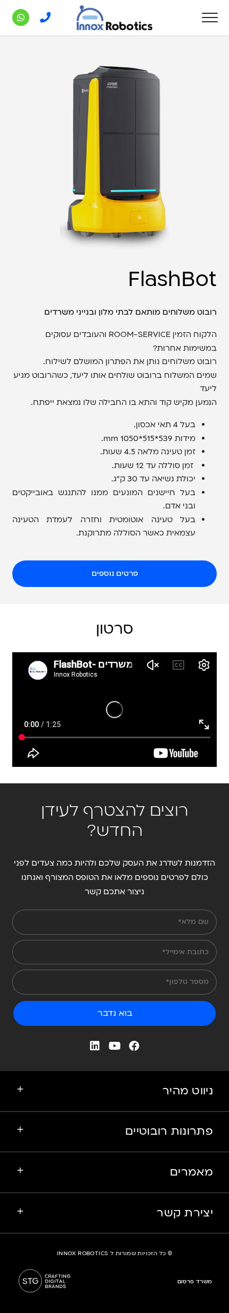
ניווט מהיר (187, 1091)
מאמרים (191, 1172)
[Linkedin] (94, 1046)
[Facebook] (134, 1046)
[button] (114, 573)
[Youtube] (114, 1046)
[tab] (114, 1091)
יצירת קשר (185, 1213)
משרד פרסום (194, 1281)
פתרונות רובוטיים (169, 1131)
